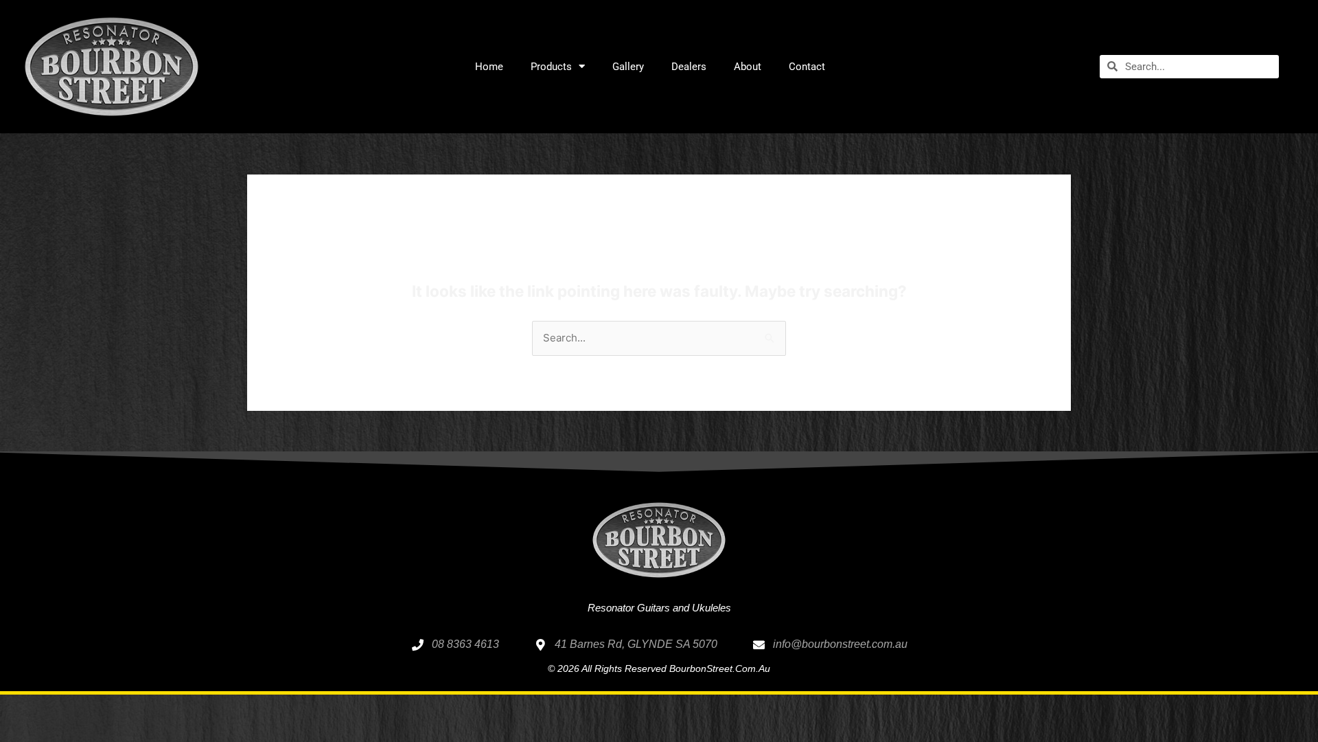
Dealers (688, 66)
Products (551, 66)
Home (489, 66)
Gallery (628, 66)
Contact (807, 66)
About (747, 66)
